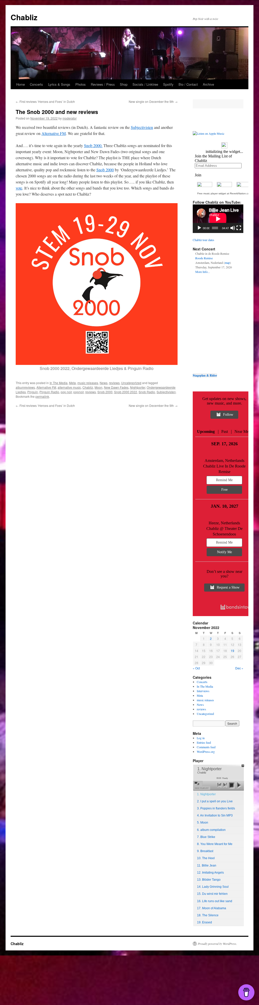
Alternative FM (53, 133)
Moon (98, 387)
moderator (69, 118)
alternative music (69, 387)
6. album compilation (211, 830)
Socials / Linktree (145, 84)
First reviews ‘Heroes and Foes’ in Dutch (45, 101)
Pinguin (32, 392)
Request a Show (228, 587)
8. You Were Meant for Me (214, 844)
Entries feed (204, 742)
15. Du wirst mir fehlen (212, 894)
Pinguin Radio (49, 392)
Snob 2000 (105, 169)
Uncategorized (131, 383)
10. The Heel (206, 858)
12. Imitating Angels (210, 872)
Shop (123, 84)
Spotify (168, 84)
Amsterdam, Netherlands (224, 460)
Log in (201, 738)
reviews (114, 383)
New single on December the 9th (153, 101)
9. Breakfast (205, 851)
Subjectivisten (142, 127)
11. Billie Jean (206, 865)
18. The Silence (208, 915)
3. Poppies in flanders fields (216, 808)
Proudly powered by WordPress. (217, 944)
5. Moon (202, 822)
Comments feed (206, 747)
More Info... (202, 272)
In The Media (59, 383)
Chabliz (24, 17)
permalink (42, 396)
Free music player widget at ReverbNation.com (224, 193)
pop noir (66, 392)
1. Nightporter (206, 794)
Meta (72, 383)
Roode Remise (204, 258)
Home (20, 84)
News (103, 383)
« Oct (196, 668)
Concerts (36, 84)
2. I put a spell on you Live (215, 801)
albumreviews (25, 387)
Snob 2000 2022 (125, 392)
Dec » (239, 668)
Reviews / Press (103, 84)
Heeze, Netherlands (224, 523)
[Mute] (232, 227)
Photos (80, 84)
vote (19, 188)
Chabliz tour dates (203, 240)
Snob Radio (147, 392)
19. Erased (204, 922)
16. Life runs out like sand (214, 901)
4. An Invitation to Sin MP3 (215, 815)
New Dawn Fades (116, 387)
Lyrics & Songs (59, 84)
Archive (208, 84)
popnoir (78, 392)
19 (232, 650)
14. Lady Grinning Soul (213, 887)
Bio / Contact (188, 84)
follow (228, 414)
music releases (87, 383)
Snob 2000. (93, 145)
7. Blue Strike (206, 837)
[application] (218, 218)
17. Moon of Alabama (211, 908)
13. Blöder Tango (209, 879)
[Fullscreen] (238, 227)
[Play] (199, 227)
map (227, 263)
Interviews (203, 691)
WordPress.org (206, 752)
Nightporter (137, 387)
